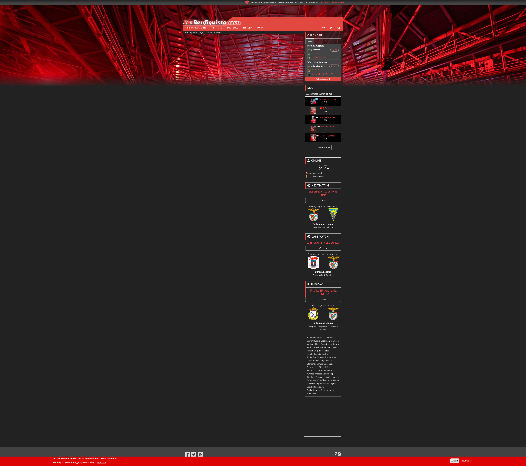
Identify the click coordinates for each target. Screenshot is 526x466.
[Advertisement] (273, 21)
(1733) (324, 248)
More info (101, 462)
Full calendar (322, 79)
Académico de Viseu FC (322, 74)
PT (213, 28)
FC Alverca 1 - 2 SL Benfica (323, 292)
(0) (324, 200)
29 (338, 453)
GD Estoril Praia (319, 58)
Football (232, 28)
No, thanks (466, 461)
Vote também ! (323, 147)
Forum (260, 28)
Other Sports (199, 28)
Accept (454, 461)
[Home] (211, 18)
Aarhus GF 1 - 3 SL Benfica (323, 242)
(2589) (324, 299)
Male (310, 41)
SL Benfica (316, 54)
